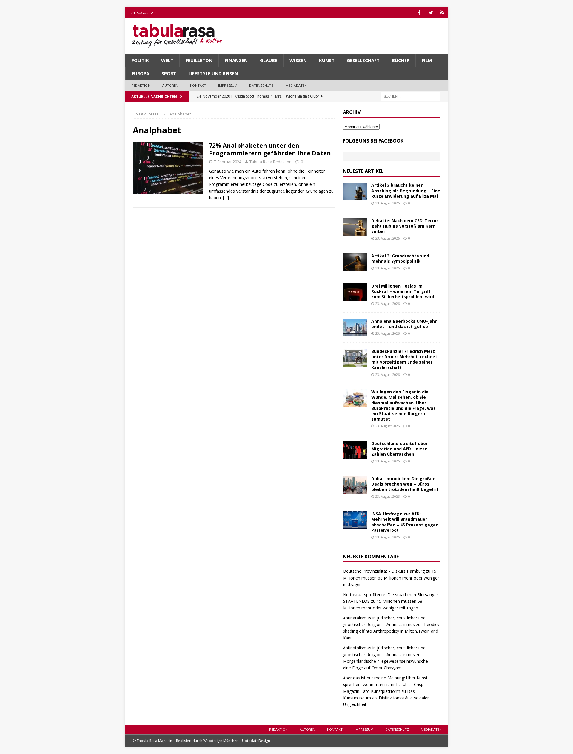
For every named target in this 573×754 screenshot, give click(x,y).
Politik (140, 60)
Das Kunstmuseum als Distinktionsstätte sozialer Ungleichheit (386, 697)
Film (427, 60)
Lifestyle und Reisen (213, 73)
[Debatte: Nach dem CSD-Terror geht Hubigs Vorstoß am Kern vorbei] (355, 227)
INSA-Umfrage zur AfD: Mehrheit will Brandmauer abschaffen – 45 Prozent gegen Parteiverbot (404, 522)
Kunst (327, 60)
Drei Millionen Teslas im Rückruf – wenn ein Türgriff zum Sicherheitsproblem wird (402, 291)
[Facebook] (419, 12)
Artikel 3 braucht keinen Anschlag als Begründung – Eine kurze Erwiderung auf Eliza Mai (405, 190)
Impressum (228, 85)
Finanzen (236, 60)
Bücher (400, 60)
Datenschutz (261, 85)
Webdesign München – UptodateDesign (236, 740)
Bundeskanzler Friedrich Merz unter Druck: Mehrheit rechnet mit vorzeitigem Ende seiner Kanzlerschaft (404, 359)
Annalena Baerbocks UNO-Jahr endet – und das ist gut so (404, 323)
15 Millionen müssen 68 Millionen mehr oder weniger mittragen (391, 577)
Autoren (170, 85)
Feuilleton (199, 60)
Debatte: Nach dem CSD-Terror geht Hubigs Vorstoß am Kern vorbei (404, 226)
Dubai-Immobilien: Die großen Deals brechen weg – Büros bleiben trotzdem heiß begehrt (404, 484)
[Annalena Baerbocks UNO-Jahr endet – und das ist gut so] (355, 327)
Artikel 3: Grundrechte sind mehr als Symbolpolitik (400, 258)
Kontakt (198, 85)
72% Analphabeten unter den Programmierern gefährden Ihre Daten (270, 149)
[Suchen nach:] (410, 96)
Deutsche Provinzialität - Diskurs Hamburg (384, 571)
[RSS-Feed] (442, 12)
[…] (226, 197)
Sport (168, 73)
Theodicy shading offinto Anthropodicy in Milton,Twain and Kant (391, 631)
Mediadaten (296, 85)
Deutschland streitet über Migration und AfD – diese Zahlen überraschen (399, 449)
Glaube (268, 60)
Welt (167, 60)
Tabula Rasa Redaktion (270, 161)
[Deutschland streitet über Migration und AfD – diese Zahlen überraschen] (355, 450)
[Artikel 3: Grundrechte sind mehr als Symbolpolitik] (355, 262)
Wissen (298, 60)
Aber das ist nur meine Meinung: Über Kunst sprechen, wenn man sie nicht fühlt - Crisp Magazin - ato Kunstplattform (385, 684)
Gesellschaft (363, 60)
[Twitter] (431, 12)
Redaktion (140, 85)
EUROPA (140, 73)
